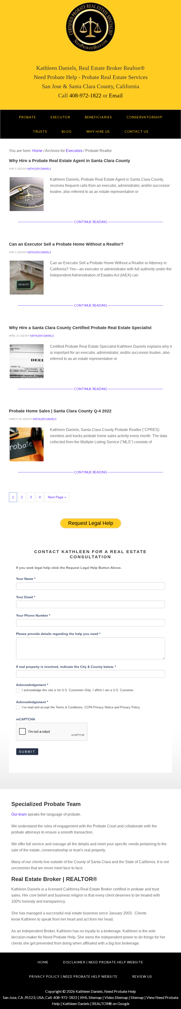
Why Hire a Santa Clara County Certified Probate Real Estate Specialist (80, 327)
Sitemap (137, 997)
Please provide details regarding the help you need (58, 634)
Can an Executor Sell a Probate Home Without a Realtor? (66, 244)
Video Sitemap (116, 997)
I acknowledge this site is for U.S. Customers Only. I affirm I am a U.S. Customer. (77, 690)
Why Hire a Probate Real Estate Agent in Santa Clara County (69, 160)
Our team (19, 814)
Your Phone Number (33, 615)
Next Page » (57, 497)
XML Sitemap (91, 997)
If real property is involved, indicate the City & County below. (66, 667)
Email (115, 95)
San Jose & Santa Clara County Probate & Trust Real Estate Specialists (90, 27)
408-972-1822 (85, 95)
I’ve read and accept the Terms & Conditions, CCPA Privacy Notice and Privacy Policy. (81, 707)
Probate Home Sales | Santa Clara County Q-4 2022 (60, 411)
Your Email (25, 597)
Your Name (25, 579)
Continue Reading (90, 222)
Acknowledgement (32, 685)
